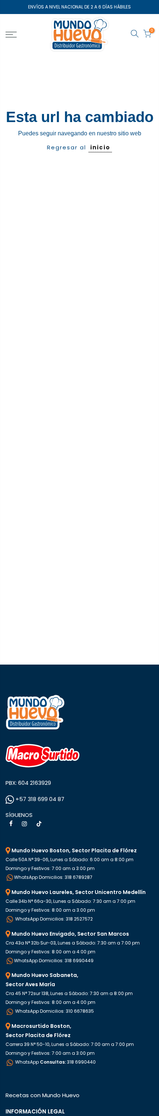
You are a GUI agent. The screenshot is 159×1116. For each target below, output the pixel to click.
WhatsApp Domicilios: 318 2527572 (53, 919)
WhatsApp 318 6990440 (55, 1062)
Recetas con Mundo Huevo (43, 1095)
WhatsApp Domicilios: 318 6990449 (54, 960)
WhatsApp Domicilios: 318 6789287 (53, 877)
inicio (100, 147)
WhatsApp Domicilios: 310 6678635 (54, 1011)
